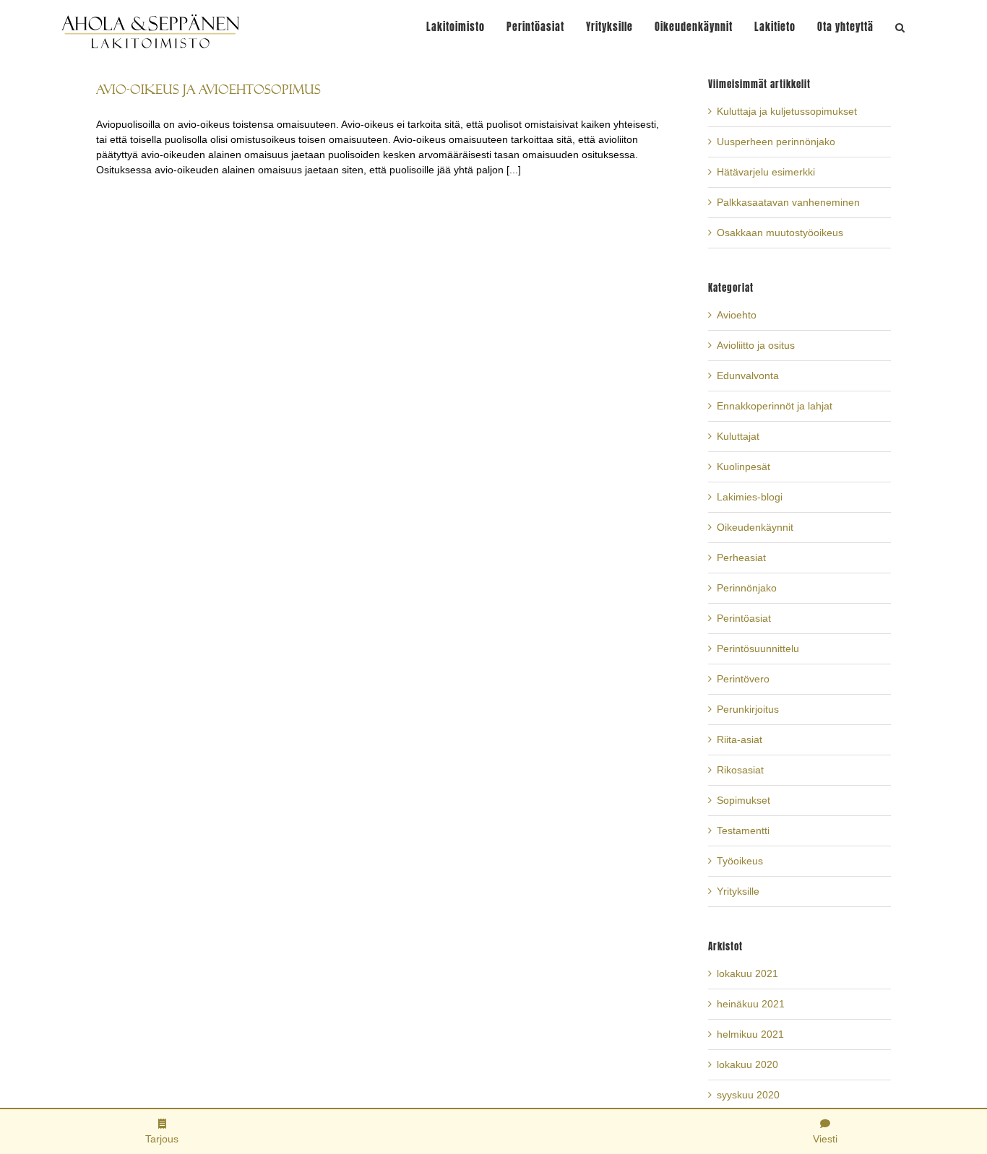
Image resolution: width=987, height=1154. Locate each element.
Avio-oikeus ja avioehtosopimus (208, 89)
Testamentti (743, 830)
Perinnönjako (747, 588)
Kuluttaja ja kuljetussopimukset (787, 111)
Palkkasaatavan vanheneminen (788, 202)
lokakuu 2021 (747, 973)
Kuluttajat (738, 436)
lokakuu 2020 (747, 1064)
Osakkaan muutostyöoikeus (780, 232)
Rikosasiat (740, 770)
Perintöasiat (744, 618)
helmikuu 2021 (750, 1034)
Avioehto (737, 315)
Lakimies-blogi (750, 497)
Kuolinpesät (743, 466)
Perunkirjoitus (748, 709)
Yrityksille (738, 891)
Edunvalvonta (748, 375)
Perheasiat (741, 557)
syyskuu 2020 (748, 1095)
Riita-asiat (739, 739)
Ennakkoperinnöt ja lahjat (774, 406)
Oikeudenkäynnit (755, 527)
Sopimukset (743, 800)
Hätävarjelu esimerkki (766, 172)
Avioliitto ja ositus (756, 345)
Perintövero (743, 679)
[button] (900, 27)
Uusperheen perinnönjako (776, 141)
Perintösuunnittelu (758, 648)
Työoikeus (740, 861)
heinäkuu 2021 (751, 1004)
